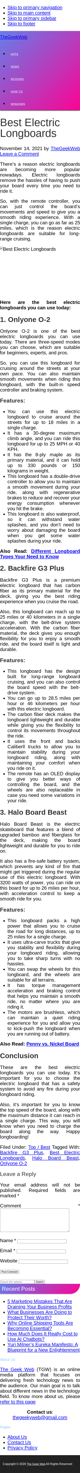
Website (8, 1260)
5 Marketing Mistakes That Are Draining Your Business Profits (39, 1304)
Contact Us (19, 1442)
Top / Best (39, 1147)
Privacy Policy (22, 1447)
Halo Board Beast (55, 1158)
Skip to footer (21, 23)
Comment (40, 1205)
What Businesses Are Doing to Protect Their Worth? (39, 1314)
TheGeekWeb (13, 36)
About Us (17, 1437)
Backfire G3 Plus (21, 1152)
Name (8, 1240)
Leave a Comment (19, 153)
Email (7, 1250)
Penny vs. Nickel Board (52, 1043)
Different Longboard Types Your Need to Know (40, 554)
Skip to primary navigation (34, 7)
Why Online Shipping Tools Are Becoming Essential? (40, 1325)
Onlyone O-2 (13, 1163)
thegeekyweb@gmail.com (40, 1417)
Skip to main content (28, 12)
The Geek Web (17, 1369)
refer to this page (18, 1401)
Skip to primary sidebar (31, 18)
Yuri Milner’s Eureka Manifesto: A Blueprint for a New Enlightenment (43, 1347)
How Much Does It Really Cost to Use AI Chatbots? (42, 1336)
